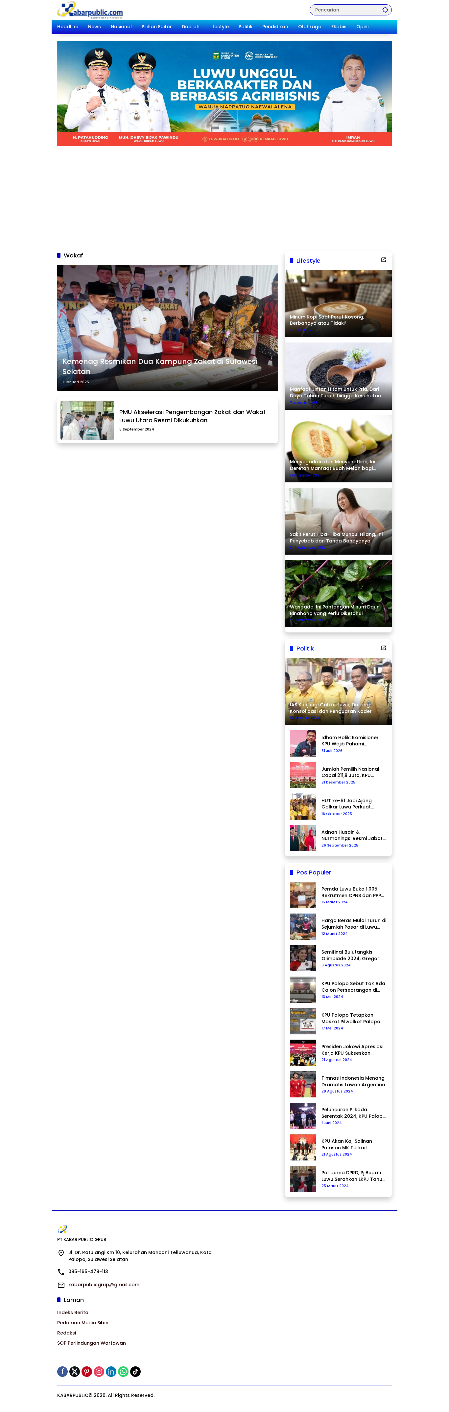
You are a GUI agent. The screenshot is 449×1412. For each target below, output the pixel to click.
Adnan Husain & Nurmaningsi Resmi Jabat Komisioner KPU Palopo (352, 835)
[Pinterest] (87, 1371)
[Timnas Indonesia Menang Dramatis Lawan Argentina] (303, 1084)
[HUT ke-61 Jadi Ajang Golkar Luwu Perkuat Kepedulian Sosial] (303, 806)
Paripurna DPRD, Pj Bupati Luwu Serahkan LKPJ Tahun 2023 (353, 1176)
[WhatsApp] (123, 1371)
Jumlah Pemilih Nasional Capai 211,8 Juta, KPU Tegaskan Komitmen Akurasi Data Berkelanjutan (350, 772)
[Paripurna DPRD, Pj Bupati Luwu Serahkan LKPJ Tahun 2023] (303, 1179)
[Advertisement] (224, 195)
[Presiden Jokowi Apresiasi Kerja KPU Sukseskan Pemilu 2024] (303, 1053)
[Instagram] (99, 1371)
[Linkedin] (111, 1371)
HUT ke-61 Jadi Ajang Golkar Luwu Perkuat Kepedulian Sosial (346, 804)
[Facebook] (62, 1371)
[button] (385, 9)
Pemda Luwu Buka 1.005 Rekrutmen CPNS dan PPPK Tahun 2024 (352, 892)
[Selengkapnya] (384, 260)
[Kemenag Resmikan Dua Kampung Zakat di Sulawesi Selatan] (167, 328)
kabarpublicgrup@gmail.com (103, 1284)
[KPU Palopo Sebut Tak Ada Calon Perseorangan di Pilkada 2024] (303, 990)
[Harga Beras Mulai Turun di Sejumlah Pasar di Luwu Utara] (303, 927)
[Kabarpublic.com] (90, 9)
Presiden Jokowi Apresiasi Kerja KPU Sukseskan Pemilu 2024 (352, 1050)
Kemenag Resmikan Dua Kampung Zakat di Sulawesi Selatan (159, 367)
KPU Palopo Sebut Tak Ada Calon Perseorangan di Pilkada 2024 (353, 987)
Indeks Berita (72, 1312)
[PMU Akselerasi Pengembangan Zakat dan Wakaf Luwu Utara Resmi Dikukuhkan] (87, 420)
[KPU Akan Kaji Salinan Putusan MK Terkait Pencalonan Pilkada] (303, 1147)
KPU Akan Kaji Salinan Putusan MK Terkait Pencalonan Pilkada (346, 1144)
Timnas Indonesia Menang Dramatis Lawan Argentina (353, 1081)
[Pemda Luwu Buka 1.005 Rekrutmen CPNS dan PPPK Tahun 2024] (303, 895)
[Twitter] (74, 1371)
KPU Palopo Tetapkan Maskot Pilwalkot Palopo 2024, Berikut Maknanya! (350, 1018)
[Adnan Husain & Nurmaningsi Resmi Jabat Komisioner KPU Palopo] (303, 838)
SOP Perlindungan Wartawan (91, 1343)
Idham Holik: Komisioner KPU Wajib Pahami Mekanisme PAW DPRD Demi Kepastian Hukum (350, 741)
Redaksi (66, 1333)
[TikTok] (135, 1371)
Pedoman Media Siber (83, 1322)
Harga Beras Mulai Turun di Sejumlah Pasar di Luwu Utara (353, 923)
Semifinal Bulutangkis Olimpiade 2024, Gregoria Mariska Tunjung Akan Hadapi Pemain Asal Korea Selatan (353, 955)
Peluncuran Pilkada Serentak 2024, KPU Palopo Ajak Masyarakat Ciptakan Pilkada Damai (353, 1113)
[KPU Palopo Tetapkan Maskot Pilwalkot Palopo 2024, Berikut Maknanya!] (303, 1021)
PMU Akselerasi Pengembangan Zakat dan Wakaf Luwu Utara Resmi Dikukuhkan (192, 416)
